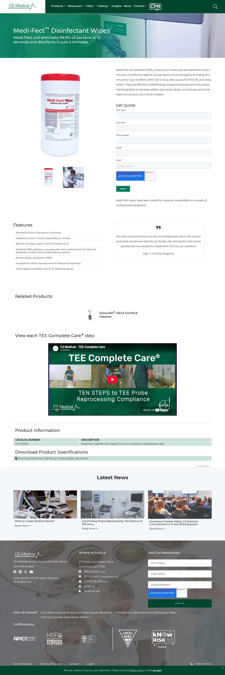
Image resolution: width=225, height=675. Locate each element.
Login (90, 663)
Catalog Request (51, 663)
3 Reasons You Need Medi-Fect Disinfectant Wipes (145, 612)
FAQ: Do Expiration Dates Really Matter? (65, 617)
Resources (75, 6)
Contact (139, 6)
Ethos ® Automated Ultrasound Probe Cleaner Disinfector (76, 612)
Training (102, 6)
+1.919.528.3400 (96, 581)
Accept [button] (157, 670)
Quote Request (23, 663)
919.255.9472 (94, 571)
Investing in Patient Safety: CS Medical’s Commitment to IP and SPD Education (173, 523)
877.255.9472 (101, 576)
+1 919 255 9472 (202, 663)
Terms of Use (92, 591)
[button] (222, 668)
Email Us (89, 586)
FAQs (89, 6)
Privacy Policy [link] (136, 670)
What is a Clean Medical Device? (35, 521)
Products (57, 6)
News (127, 6)
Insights (117, 6)
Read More (23, 525)
